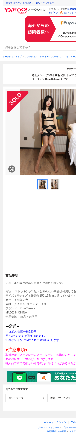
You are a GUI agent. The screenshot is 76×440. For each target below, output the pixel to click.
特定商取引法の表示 (56, 431)
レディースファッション (51, 56)
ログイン (53, 12)
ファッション (31, 56)
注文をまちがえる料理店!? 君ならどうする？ (30, 3)
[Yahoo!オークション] (25, 9)
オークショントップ (12, 56)
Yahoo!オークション (55, 422)
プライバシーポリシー (48, 427)
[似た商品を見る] (11, 169)
